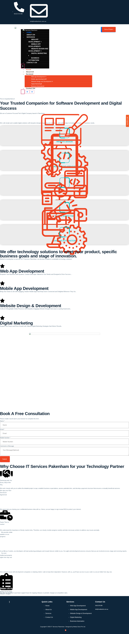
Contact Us (32, 62)
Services (29, 74)
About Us (29, 72)
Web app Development (34, 41)
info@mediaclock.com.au (101, 609)
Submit (4, 459)
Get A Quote (127, 121)
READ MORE (64, 277)
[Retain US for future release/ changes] (6, 579)
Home (28, 69)
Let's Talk (3, 119)
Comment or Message (7, 446)
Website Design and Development (38, 50)
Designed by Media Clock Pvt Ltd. (75, 626)
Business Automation (33, 59)
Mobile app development (34, 45)
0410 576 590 (98, 605)
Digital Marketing (39, 53)
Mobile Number (5, 437)
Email (2, 429)
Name (2, 421)
